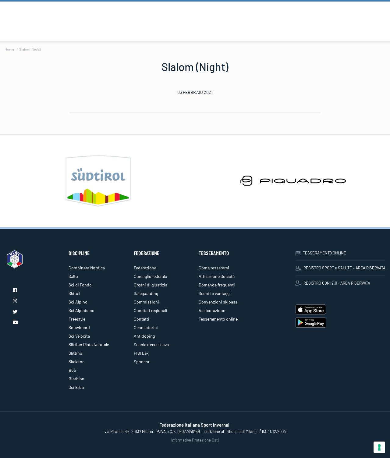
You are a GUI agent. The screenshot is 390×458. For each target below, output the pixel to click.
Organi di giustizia (150, 284)
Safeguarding (146, 293)
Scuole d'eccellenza (151, 344)
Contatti (141, 318)
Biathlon (76, 378)
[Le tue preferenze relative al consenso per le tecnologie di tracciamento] (379, 447)
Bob (72, 370)
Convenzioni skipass (218, 301)
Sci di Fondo (80, 284)
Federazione (145, 267)
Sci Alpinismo (81, 310)
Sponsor (142, 361)
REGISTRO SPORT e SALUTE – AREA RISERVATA (344, 267)
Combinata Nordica (87, 267)
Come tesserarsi (214, 267)
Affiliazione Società (217, 276)
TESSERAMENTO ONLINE (324, 252)
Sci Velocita (79, 336)
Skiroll (74, 293)
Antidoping (144, 336)
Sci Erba (76, 387)
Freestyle (77, 318)
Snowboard (79, 327)
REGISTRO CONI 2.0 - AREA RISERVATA (336, 283)
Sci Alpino (78, 301)
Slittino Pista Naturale (89, 344)
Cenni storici (146, 327)
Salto (73, 276)
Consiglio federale (150, 276)
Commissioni (146, 301)
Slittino (75, 353)
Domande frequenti (217, 284)
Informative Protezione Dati (195, 440)
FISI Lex (141, 353)
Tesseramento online (218, 318)
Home (9, 49)
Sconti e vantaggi (215, 293)
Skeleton (77, 361)
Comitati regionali (150, 310)
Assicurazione (212, 310)
